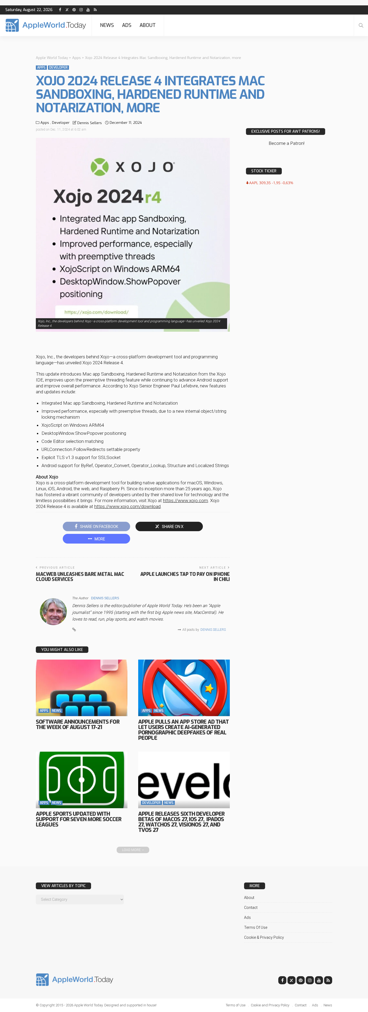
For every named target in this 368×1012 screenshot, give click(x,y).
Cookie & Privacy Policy (264, 937)
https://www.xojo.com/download (127, 506)
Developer (58, 67)
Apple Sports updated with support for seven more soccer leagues (78, 819)
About (148, 25)
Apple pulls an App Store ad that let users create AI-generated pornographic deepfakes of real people (183, 730)
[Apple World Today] (45, 25)
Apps (41, 67)
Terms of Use (255, 927)
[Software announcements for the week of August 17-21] (81, 688)
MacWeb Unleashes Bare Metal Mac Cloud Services (80, 577)
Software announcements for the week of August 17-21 (77, 724)
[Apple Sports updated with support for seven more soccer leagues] (81, 780)
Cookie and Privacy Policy (270, 1005)
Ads (126, 25)
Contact (251, 907)
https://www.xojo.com (185, 500)
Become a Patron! (286, 143)
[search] (361, 25)
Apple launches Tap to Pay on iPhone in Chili (185, 577)
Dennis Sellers (89, 123)
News (107, 25)
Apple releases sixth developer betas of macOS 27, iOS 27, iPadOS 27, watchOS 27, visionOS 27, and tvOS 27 (181, 822)
